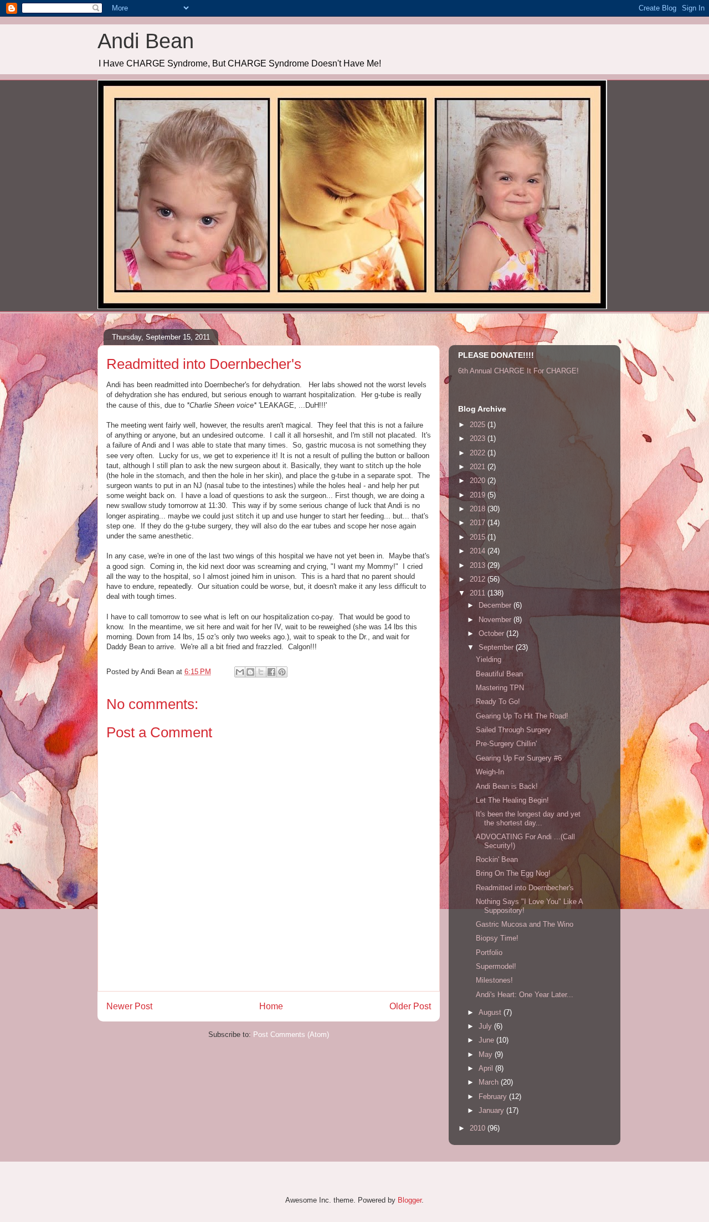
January (492, 1110)
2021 (478, 467)
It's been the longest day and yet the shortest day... (528, 818)
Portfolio (489, 952)
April (487, 1068)
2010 (478, 1128)
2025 (478, 424)
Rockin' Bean (497, 859)
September (497, 647)
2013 (478, 565)
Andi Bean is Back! (507, 786)
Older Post (410, 1006)
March (490, 1082)
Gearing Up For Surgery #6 (519, 758)
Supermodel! (496, 966)
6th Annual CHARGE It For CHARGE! (518, 371)
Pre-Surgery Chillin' (506, 744)
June (487, 1040)
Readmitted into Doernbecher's (525, 888)
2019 (478, 495)
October (492, 633)
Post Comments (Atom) (291, 1034)
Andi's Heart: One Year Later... (524, 994)
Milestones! (494, 980)
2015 (478, 537)
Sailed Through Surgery (513, 730)
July (486, 1026)
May (487, 1054)
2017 (478, 522)
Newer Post (129, 1006)
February (494, 1096)
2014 (478, 551)
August (491, 1012)
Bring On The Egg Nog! (513, 873)
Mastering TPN (500, 688)
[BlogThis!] (250, 671)
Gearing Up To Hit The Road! (522, 716)
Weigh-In (490, 772)
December (496, 605)
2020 (478, 480)
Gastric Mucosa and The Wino (524, 924)
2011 (478, 593)
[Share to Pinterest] (281, 671)
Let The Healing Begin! (512, 800)
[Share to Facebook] (271, 671)
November (496, 619)
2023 (478, 438)
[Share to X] (260, 671)
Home (271, 1006)
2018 (478, 509)
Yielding (488, 659)
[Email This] (239, 671)
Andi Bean (145, 41)
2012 (478, 579)
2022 (478, 453)
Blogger (410, 1200)
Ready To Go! (498, 701)
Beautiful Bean (499, 674)
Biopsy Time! (497, 938)
